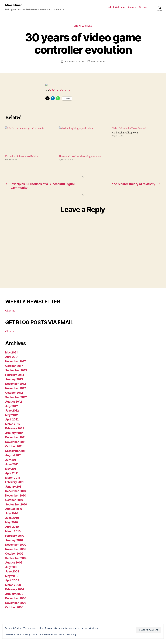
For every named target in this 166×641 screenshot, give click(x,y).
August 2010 (13, 509)
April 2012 (12, 419)
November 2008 (15, 602)
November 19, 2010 (74, 61)
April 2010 (12, 526)
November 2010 (15, 495)
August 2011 (13, 455)
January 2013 (14, 379)
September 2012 (16, 397)
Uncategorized (83, 26)
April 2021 (12, 357)
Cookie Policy (69, 634)
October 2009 (14, 553)
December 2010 (15, 491)
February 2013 (14, 374)
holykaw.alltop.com (60, 90)
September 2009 (16, 558)
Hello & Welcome (116, 7)
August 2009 (13, 562)
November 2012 (15, 388)
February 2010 (14, 535)
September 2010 (16, 504)
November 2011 (15, 442)
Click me (10, 310)
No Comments (98, 61)
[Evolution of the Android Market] (29, 140)
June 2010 (12, 517)
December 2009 (15, 544)
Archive (132, 7)
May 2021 (11, 352)
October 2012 (14, 392)
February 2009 (15, 589)
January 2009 (14, 594)
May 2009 (11, 576)
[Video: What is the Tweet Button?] (136, 143)
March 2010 (12, 531)
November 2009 (15, 549)
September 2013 (16, 370)
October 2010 (14, 500)
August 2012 (13, 401)
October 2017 (14, 365)
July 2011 (11, 459)
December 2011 (15, 437)
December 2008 (15, 598)
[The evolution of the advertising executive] (83, 140)
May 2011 (11, 468)
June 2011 (12, 464)
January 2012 (14, 433)
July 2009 (11, 567)
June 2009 (12, 571)
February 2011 (14, 482)
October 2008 (14, 607)
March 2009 (13, 585)
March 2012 (12, 424)
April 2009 (12, 580)
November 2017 (15, 361)
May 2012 (11, 415)
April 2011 (11, 473)
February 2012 (14, 428)
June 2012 (12, 410)
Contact (143, 7)
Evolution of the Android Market (21, 156)
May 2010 (11, 522)
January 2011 (14, 486)
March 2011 (12, 477)
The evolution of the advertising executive (80, 156)
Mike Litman (13, 5)
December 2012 (15, 383)
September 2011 (16, 450)
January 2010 (14, 540)
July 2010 (11, 513)
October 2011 (14, 446)
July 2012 (11, 406)
